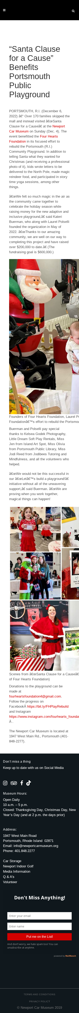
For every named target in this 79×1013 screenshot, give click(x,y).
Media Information (16, 871)
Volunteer (10, 882)
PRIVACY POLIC (38, 1001)
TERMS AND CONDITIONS (39, 994)
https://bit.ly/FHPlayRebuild (47, 706)
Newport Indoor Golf (18, 866)
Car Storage (12, 861)
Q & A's (8, 877)
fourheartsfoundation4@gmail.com (35, 696)
